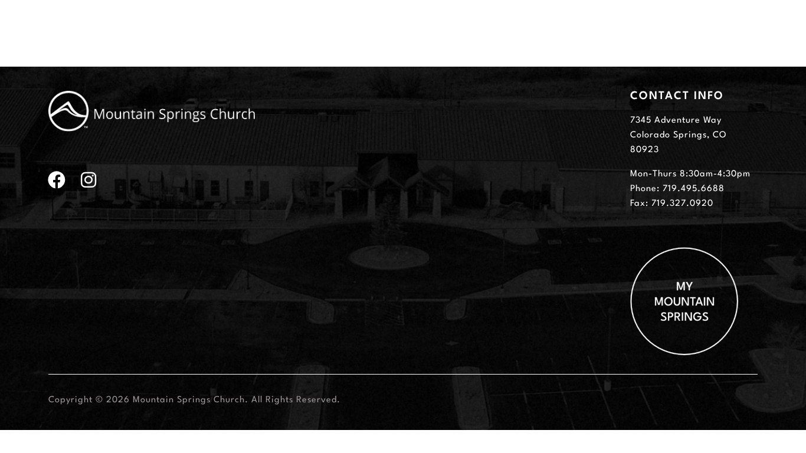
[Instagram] (88, 180)
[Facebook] (57, 180)
